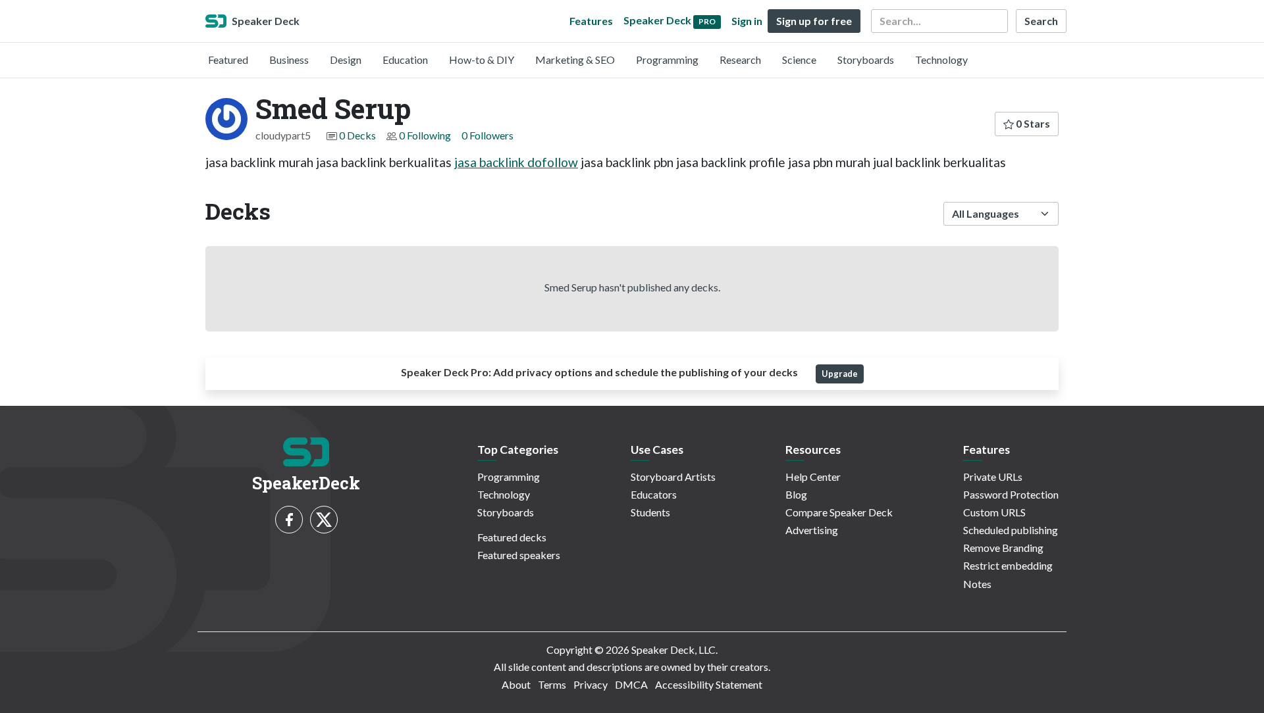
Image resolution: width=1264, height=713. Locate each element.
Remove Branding (1003, 547)
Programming (667, 59)
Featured (228, 59)
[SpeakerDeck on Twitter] (324, 519)
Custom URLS (994, 512)
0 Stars (1032, 123)
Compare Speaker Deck (839, 512)
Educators (654, 494)
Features (591, 20)
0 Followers (487, 135)
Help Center (813, 476)
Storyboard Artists (673, 476)
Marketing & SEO (575, 59)
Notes (977, 584)
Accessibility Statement (708, 684)
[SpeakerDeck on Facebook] (289, 519)
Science (799, 59)
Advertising (811, 530)
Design (345, 59)
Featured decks (511, 537)
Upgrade (840, 373)
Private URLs (992, 476)
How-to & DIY (481, 59)
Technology (941, 59)
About (516, 684)
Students (650, 512)
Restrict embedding (1008, 565)
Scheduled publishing (1010, 530)
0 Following (425, 135)
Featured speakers (518, 555)
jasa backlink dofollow (516, 162)
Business (289, 59)
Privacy (590, 684)
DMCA (631, 684)
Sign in (746, 20)
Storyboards (865, 59)
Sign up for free (814, 20)
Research (740, 59)
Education (405, 59)
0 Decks (357, 135)
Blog (796, 494)
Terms (552, 684)
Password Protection (1011, 494)
